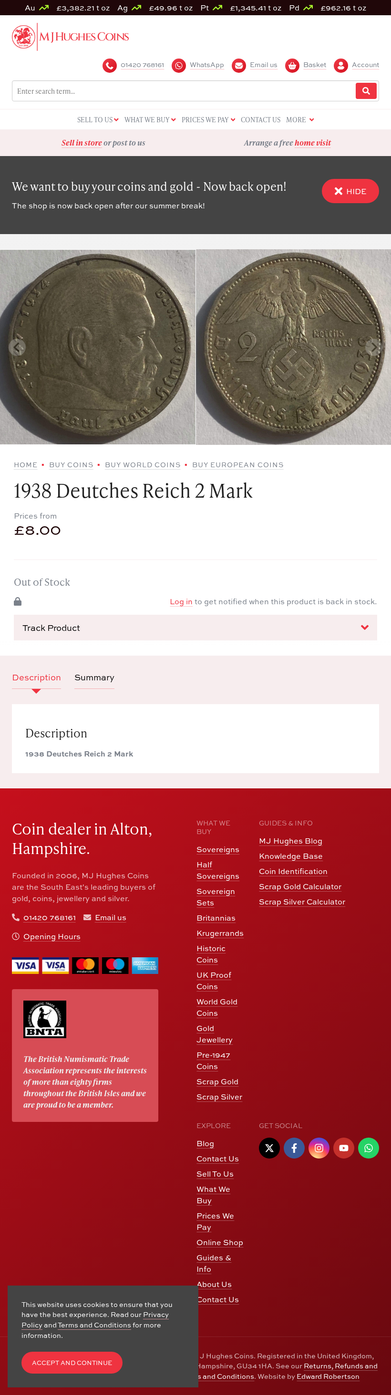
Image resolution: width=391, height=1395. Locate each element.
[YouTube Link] (343, 1148)
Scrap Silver (219, 1096)
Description (36, 677)
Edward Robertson (328, 1376)
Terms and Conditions (217, 1376)
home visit (129, 142)
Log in (181, 601)
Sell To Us (215, 1174)
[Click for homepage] (70, 35)
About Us (214, 1284)
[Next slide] (373, 347)
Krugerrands (220, 933)
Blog (205, 1143)
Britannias (216, 918)
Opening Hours (52, 936)
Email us (110, 917)
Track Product (51, 628)
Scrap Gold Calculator (300, 886)
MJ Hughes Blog (290, 840)
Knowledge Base (291, 856)
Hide (356, 191)
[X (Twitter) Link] (269, 1148)
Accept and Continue (72, 1363)
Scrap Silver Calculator (302, 901)
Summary (94, 677)
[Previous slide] (17, 347)
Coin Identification (293, 871)
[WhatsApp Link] (368, 1148)
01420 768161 (49, 917)
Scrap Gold (217, 1081)
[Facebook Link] (294, 1148)
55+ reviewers (323, 142)
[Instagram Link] (319, 1148)
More (297, 119)
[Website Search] (366, 91)
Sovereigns (217, 849)
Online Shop (219, 1242)
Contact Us (217, 1158)
